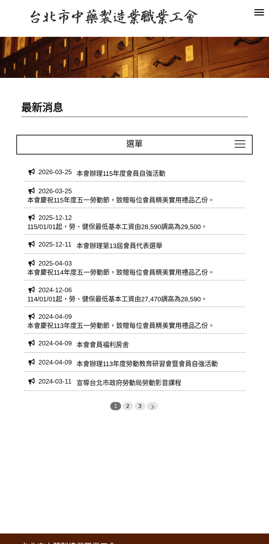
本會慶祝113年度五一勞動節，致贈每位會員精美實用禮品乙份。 (121, 325)
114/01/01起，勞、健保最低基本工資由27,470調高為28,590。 (117, 299)
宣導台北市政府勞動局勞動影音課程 (128, 383)
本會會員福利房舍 (102, 344)
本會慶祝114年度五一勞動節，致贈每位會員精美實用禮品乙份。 (121, 272)
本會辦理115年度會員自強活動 (120, 173)
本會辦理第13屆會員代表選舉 (119, 245)
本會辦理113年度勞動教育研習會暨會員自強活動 (147, 363)
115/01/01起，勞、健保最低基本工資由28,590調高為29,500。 (117, 226)
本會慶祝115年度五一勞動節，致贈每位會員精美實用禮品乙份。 (121, 200)
